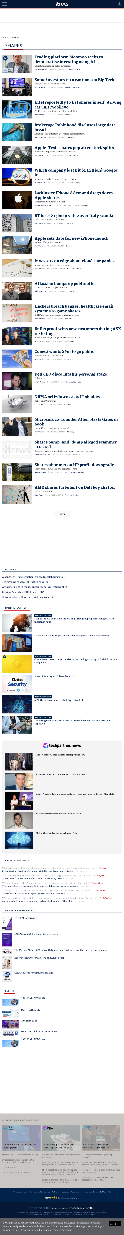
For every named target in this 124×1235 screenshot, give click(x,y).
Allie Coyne (39, 341)
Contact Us (17, 1192)
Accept (114, 1223)
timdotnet (101, 890)
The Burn (103, 868)
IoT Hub (90, 1208)
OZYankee (107, 898)
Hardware (70, 246)
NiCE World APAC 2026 (33, 998)
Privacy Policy (75, 1214)
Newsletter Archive (89, 1192)
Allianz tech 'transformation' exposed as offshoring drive (33, 577)
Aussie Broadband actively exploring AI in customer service (32, 893)
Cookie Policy (42, 1230)
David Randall (39, 87)
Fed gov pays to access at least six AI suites (25, 582)
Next (62, 514)
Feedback (65, 1192)
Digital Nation (77, 1208)
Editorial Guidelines (42, 1192)
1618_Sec (100, 875)
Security (70, 137)
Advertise (75, 1192)
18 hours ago (82, 871)
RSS (109, 1192)
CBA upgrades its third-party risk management (27, 597)
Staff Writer (39, 114)
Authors (55, 1192)
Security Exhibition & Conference (39, 1031)
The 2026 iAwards (30, 1010)
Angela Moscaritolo (42, 454)
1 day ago (68, 878)
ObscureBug (97, 883)
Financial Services (72, 87)
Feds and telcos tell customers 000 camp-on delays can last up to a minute (40, 886)
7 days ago (80, 901)
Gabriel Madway (40, 472)
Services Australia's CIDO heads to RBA (23, 592)
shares (15, 37)
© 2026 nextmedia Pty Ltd (68, 1198)
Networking (69, 341)
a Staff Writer (39, 382)
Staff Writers (39, 223)
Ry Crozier (38, 404)
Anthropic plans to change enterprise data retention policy (34, 587)
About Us (28, 1192)
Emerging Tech (74, 69)
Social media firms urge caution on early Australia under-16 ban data (37, 901)
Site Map (102, 1192)
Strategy (67, 404)
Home (5, 37)
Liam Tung (38, 495)
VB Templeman (40, 69)
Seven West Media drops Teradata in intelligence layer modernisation (38, 871)
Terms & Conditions (90, 1214)
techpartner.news (59, 1208)
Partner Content (17, 607)
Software (68, 114)
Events (9, 990)
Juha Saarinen (40, 137)
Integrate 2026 (29, 1021)
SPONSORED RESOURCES (19, 910)
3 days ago (70, 893)
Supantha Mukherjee (42, 205)
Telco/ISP (69, 223)
